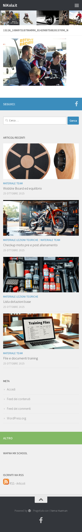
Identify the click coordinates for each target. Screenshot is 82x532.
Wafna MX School (15, 453)
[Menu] (76, 5)
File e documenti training (20, 358)
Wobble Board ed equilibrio (22, 188)
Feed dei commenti (19, 409)
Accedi (11, 389)
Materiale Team (13, 183)
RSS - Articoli (17, 483)
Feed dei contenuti (18, 399)
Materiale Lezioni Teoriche (20, 240)
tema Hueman (59, 510)
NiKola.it (10, 5)
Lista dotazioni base (17, 301)
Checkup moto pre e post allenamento (30, 245)
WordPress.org (16, 418)
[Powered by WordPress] (29, 510)
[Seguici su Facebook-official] (76, 103)
